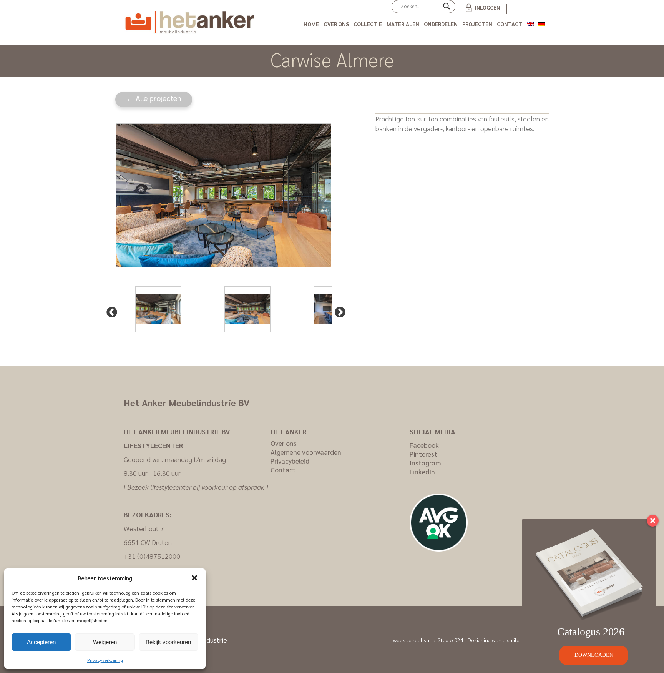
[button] (194, 578)
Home (311, 23)
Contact (509, 23)
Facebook (424, 444)
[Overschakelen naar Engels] (530, 22)
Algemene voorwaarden (306, 451)
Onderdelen (441, 23)
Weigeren (105, 642)
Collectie (368, 23)
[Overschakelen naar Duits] (542, 22)
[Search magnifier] (446, 8)
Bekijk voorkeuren (168, 642)
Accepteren (41, 642)
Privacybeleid (290, 460)
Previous (109, 310)
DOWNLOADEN (593, 655)
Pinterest (423, 453)
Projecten (477, 23)
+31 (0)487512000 (152, 556)
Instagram (425, 462)
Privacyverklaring (105, 660)
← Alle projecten (153, 98)
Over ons (336, 23)
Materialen (403, 23)
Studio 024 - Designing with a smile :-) (482, 639)
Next (338, 310)
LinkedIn (422, 471)
